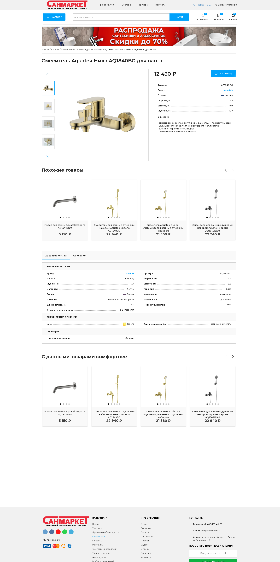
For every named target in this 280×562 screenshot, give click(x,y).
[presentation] (225, 170)
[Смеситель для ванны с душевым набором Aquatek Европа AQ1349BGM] (212, 200)
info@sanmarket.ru (211, 530)
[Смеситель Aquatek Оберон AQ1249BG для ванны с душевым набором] (163, 200)
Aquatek (228, 90)
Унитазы (97, 528)
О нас (144, 524)
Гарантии (146, 553)
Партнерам (143, 5)
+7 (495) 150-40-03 (202, 5)
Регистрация (230, 5)
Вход (220, 5)
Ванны (95, 524)
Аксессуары (99, 557)
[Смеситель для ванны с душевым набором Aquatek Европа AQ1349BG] (114, 200)
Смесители (98, 536)
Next (48, 156)
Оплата (145, 532)
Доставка (126, 5)
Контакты (160, 5)
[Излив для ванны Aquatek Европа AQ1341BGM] (65, 200)
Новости (145, 540)
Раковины (97, 544)
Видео (144, 544)
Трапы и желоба (101, 553)
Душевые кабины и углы (105, 532)
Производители (107, 5)
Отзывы (145, 549)
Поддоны (97, 540)
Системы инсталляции (104, 549)
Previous (48, 74)
